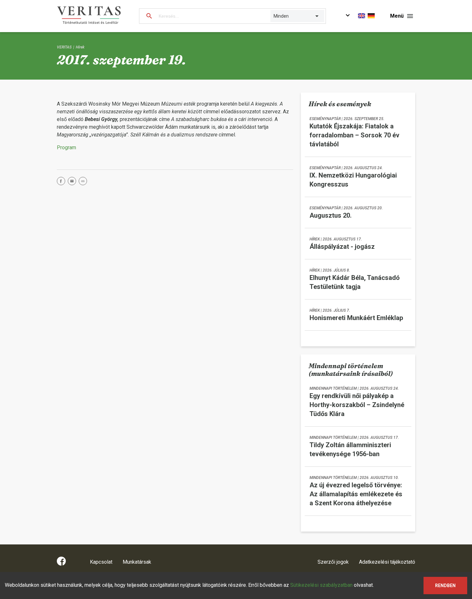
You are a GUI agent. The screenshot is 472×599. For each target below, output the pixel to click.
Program (66, 147)
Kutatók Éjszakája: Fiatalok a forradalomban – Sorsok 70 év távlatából (354, 135)
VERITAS (64, 47)
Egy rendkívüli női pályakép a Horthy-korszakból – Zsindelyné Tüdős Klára (357, 405)
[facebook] (62, 182)
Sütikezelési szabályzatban (321, 585)
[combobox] (274, 16)
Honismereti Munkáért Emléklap (356, 318)
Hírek (80, 47)
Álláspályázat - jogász (342, 246)
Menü (397, 16)
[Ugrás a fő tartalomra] (348, 16)
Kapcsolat (101, 562)
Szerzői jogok (333, 562)
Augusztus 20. (331, 215)
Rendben (445, 585)
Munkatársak (137, 562)
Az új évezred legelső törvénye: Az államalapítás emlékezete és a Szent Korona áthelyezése (356, 494)
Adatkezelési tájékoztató (387, 562)
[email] (73, 182)
